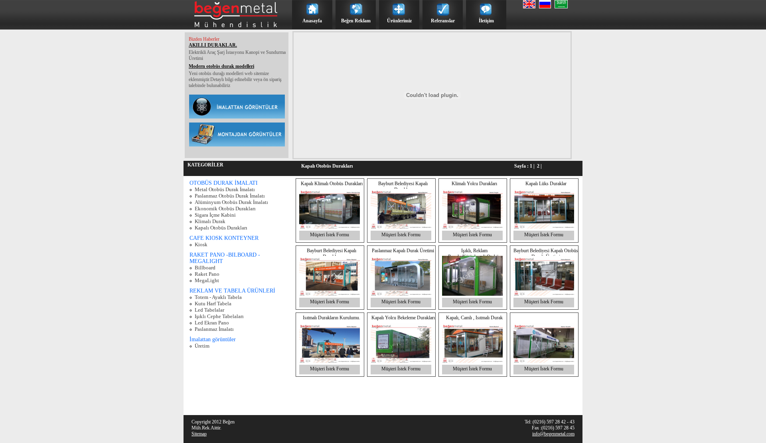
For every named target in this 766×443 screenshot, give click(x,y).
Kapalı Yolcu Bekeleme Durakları (403, 317)
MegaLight (207, 280)
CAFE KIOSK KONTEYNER (224, 238)
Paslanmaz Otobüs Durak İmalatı (230, 196)
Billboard (205, 268)
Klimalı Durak (210, 221)
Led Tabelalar (209, 310)
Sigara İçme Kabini (215, 215)
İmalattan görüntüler (213, 339)
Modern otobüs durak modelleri (221, 66)
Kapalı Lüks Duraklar (546, 183)
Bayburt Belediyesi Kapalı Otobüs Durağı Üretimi (545, 253)
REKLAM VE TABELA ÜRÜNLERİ (232, 291)
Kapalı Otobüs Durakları (221, 228)
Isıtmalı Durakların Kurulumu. (331, 317)
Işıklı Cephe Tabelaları (219, 316)
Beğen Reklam (356, 21)
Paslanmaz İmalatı (214, 329)
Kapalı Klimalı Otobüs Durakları (332, 183)
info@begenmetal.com (553, 434)
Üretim (202, 346)
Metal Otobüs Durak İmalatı (225, 189)
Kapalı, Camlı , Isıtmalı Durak (474, 317)
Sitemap (199, 434)
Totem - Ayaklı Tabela (218, 297)
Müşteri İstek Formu (329, 234)
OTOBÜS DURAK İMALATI (224, 183)
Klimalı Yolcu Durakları (474, 183)
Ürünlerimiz (399, 21)
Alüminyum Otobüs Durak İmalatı (231, 202)
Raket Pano (207, 274)
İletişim (486, 21)
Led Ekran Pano (212, 323)
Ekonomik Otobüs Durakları (225, 209)
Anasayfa (312, 21)
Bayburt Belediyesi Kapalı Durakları (403, 186)
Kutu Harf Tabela (213, 304)
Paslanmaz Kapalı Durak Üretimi (403, 250)
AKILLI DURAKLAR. (213, 45)
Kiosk (201, 244)
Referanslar (443, 21)
